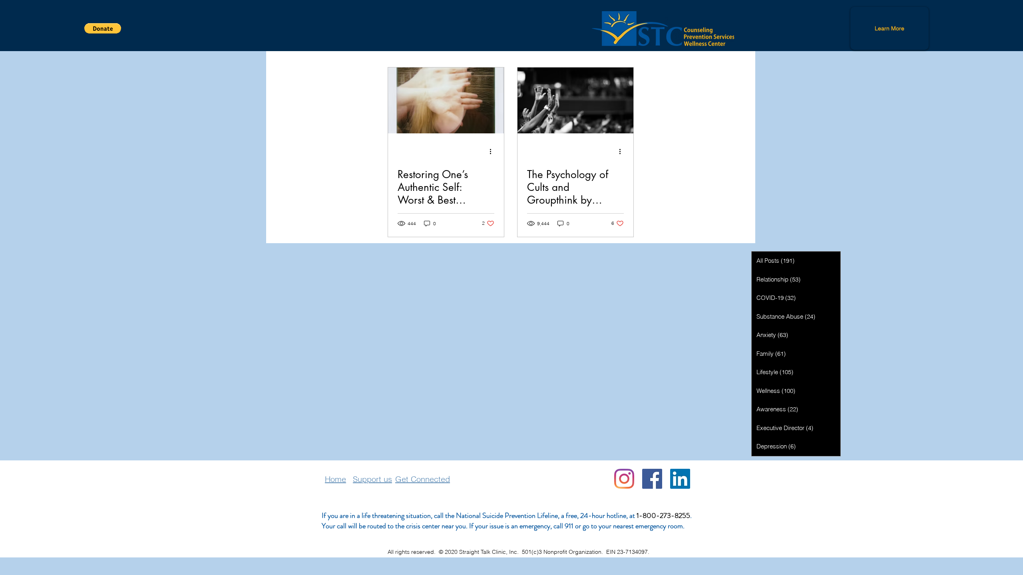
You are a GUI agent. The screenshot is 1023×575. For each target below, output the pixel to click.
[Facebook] (652, 479)
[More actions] (493, 151)
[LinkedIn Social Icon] (680, 479)
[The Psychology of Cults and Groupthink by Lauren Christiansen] (575, 100)
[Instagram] (624, 479)
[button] (102, 28)
